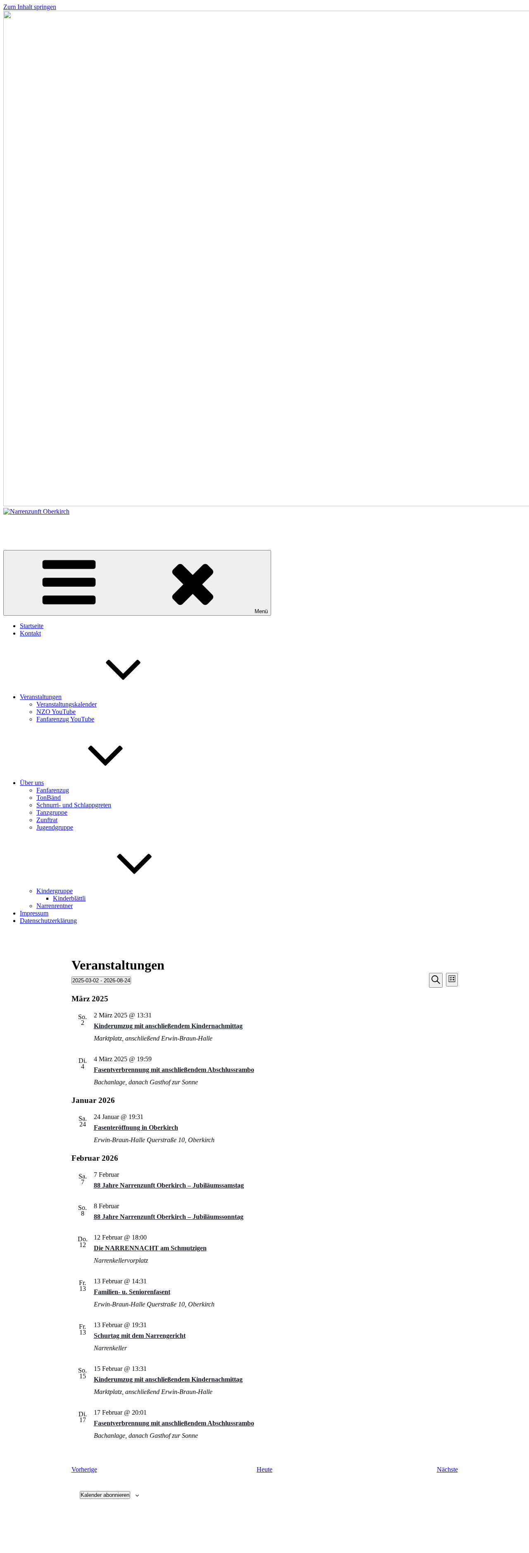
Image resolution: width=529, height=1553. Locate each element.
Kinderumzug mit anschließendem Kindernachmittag (168, 1025)
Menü (261, 611)
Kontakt (30, 633)
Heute (264, 1469)
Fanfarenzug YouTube (65, 719)
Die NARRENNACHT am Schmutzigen (150, 1248)
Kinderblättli (69, 898)
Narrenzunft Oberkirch (33, 525)
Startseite (31, 625)
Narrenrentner (54, 905)
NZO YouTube (56, 711)
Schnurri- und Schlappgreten (73, 805)
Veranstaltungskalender (66, 704)
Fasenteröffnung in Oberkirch (136, 1127)
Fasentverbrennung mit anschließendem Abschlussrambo (174, 1069)
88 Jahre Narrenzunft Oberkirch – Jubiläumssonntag (168, 1216)
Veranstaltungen (41, 696)
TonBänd (48, 797)
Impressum (34, 913)
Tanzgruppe (51, 812)
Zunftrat (46, 819)
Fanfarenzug (52, 790)
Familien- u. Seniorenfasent (132, 1291)
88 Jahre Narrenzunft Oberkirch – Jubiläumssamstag (169, 1185)
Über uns (32, 782)
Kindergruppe (54, 890)
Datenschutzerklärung (48, 920)
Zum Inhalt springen (29, 6)
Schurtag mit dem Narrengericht (140, 1335)
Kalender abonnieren (105, 1495)
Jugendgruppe (54, 827)
